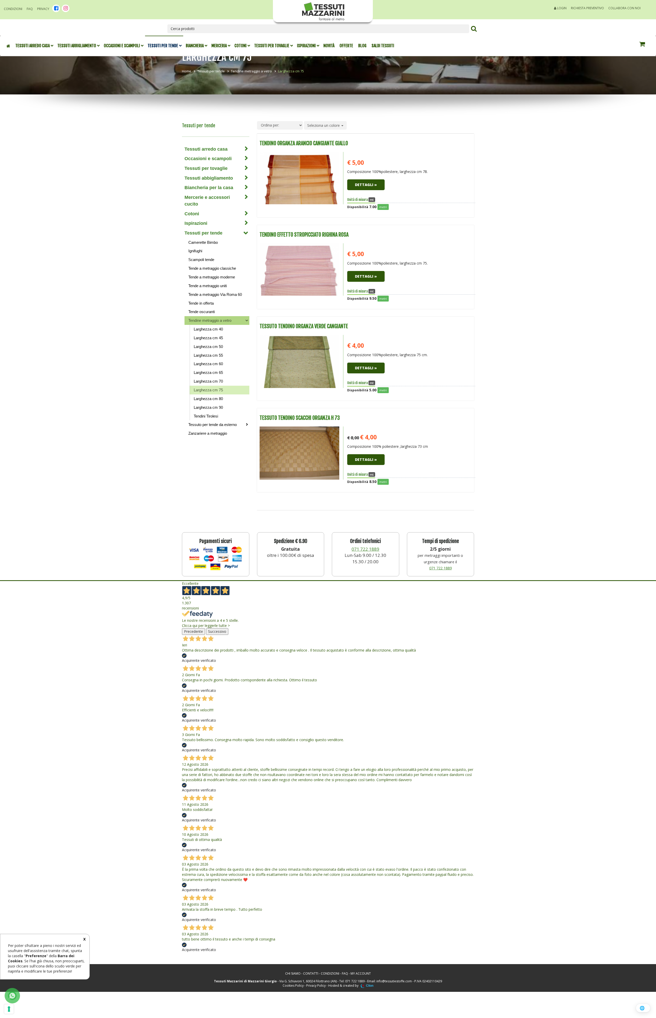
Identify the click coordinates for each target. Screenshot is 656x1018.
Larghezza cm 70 (208, 381)
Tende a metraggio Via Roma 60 (215, 294)
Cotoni (240, 45)
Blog (362, 45)
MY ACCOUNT (361, 973)
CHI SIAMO (293, 973)
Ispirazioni (306, 45)
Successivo (217, 631)
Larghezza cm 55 (208, 355)
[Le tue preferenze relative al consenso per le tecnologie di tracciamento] (9, 1009)
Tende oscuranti (201, 311)
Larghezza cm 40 (208, 329)
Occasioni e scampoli (122, 45)
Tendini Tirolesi (206, 416)
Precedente (193, 631)
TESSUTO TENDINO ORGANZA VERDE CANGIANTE (304, 326)
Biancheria (195, 45)
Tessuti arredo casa (32, 45)
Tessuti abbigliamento (76, 45)
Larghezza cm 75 (208, 390)
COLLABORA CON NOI (624, 8)
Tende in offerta (201, 303)
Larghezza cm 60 (208, 364)
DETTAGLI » (366, 184)
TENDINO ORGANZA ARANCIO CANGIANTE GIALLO (304, 143)
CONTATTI (310, 973)
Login (561, 8)
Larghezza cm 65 (208, 372)
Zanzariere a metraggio (207, 433)
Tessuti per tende (163, 45)
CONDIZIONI (330, 973)
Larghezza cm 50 (208, 346)
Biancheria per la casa (208, 187)
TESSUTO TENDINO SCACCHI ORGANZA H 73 (300, 418)
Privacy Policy (316, 985)
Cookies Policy (293, 985)
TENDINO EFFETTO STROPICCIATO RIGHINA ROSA (304, 234)
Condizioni (13, 9)
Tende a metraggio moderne (211, 277)
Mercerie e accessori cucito (207, 201)
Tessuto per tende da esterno (212, 424)
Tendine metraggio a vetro (251, 71)
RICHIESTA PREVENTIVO (587, 8)
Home (186, 71)
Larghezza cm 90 (208, 407)
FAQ (30, 9)
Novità (328, 45)
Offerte (346, 45)
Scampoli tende (201, 259)
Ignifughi (195, 251)
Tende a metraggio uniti (207, 286)
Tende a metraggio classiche (212, 268)
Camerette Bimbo (203, 242)
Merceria (219, 45)
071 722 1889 (365, 549)
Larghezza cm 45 (208, 338)
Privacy (43, 9)
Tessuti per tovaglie (271, 45)
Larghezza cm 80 (208, 398)
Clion (369, 985)
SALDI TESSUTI (383, 45)
